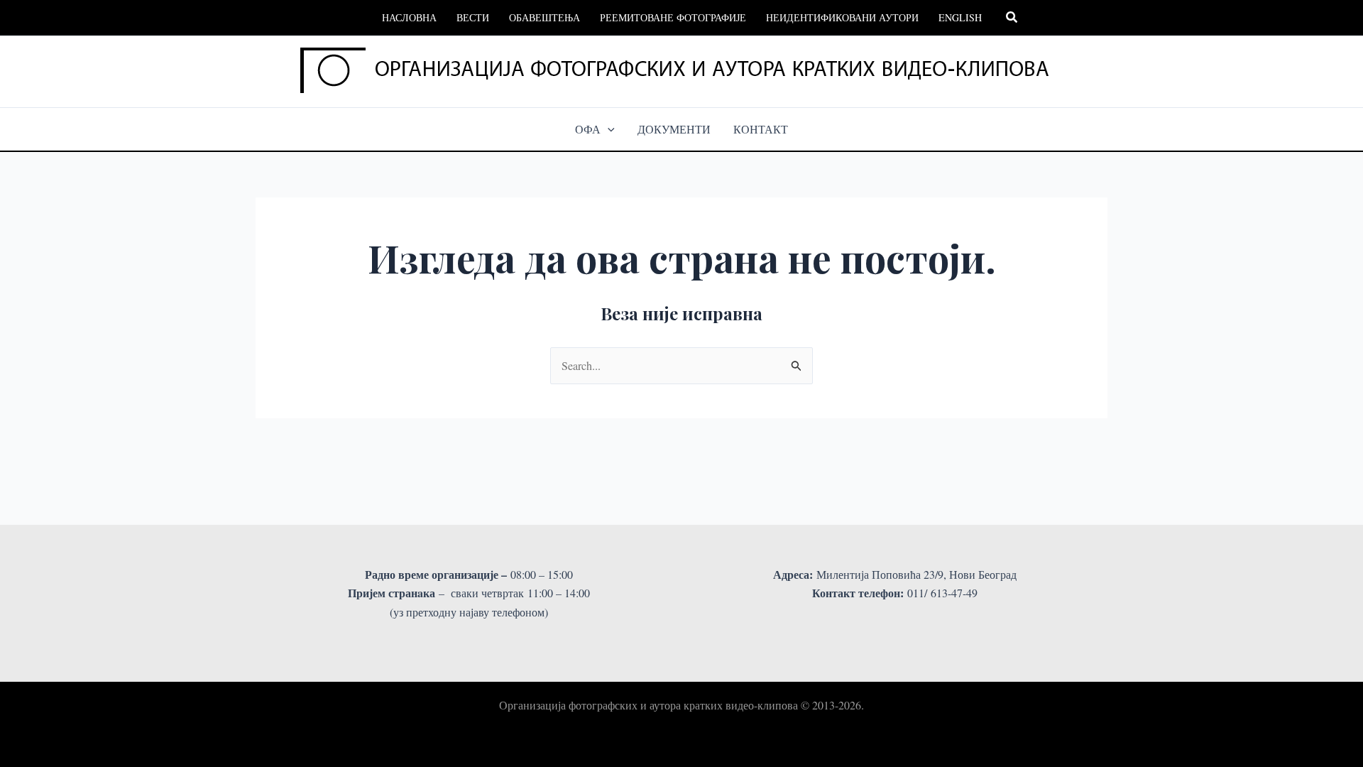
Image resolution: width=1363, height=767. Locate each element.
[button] (1012, 18)
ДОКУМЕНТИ (674, 128)
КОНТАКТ (760, 128)
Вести (472, 17)
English (960, 17)
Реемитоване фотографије (673, 17)
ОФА (588, 128)
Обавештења (544, 17)
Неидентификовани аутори (842, 17)
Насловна (409, 17)
